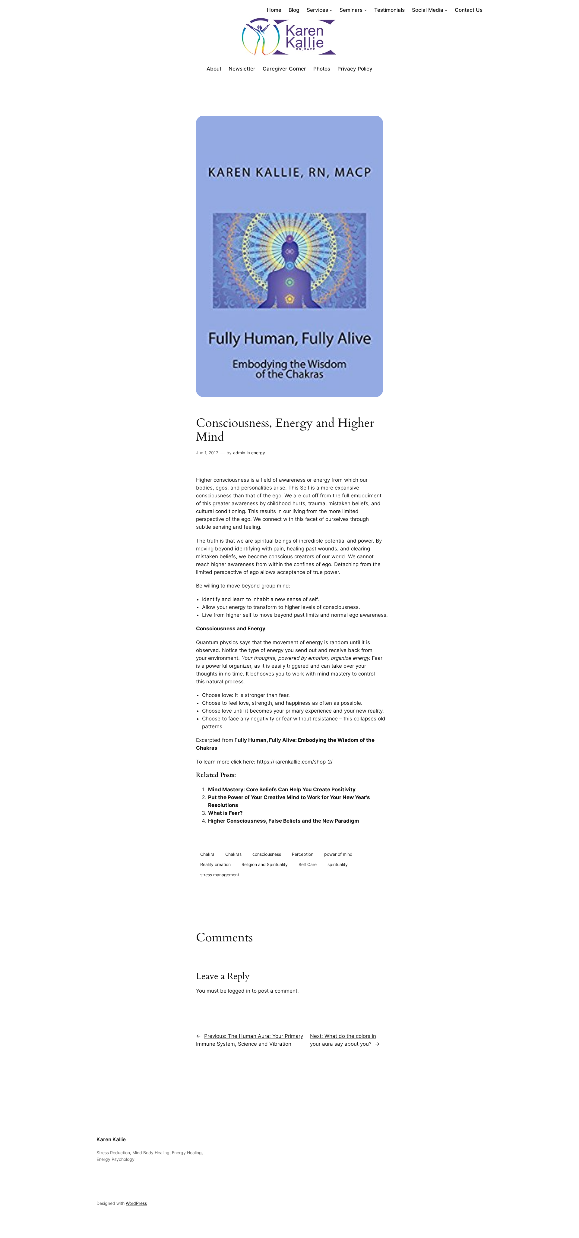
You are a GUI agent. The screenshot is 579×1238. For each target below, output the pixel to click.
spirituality (337, 864)
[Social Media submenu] (446, 9)
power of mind (338, 854)
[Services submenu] (330, 9)
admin (239, 452)
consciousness (266, 854)
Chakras (233, 854)
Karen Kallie (111, 1139)
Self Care (308, 864)
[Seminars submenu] (365, 9)
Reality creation (215, 864)
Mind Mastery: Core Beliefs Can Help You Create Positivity (282, 789)
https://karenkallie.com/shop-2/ (294, 762)
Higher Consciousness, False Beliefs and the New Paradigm (283, 821)
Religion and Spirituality (265, 864)
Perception (302, 854)
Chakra (207, 854)
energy (258, 452)
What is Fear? (225, 813)
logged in (239, 991)
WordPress (136, 1203)
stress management (219, 874)
